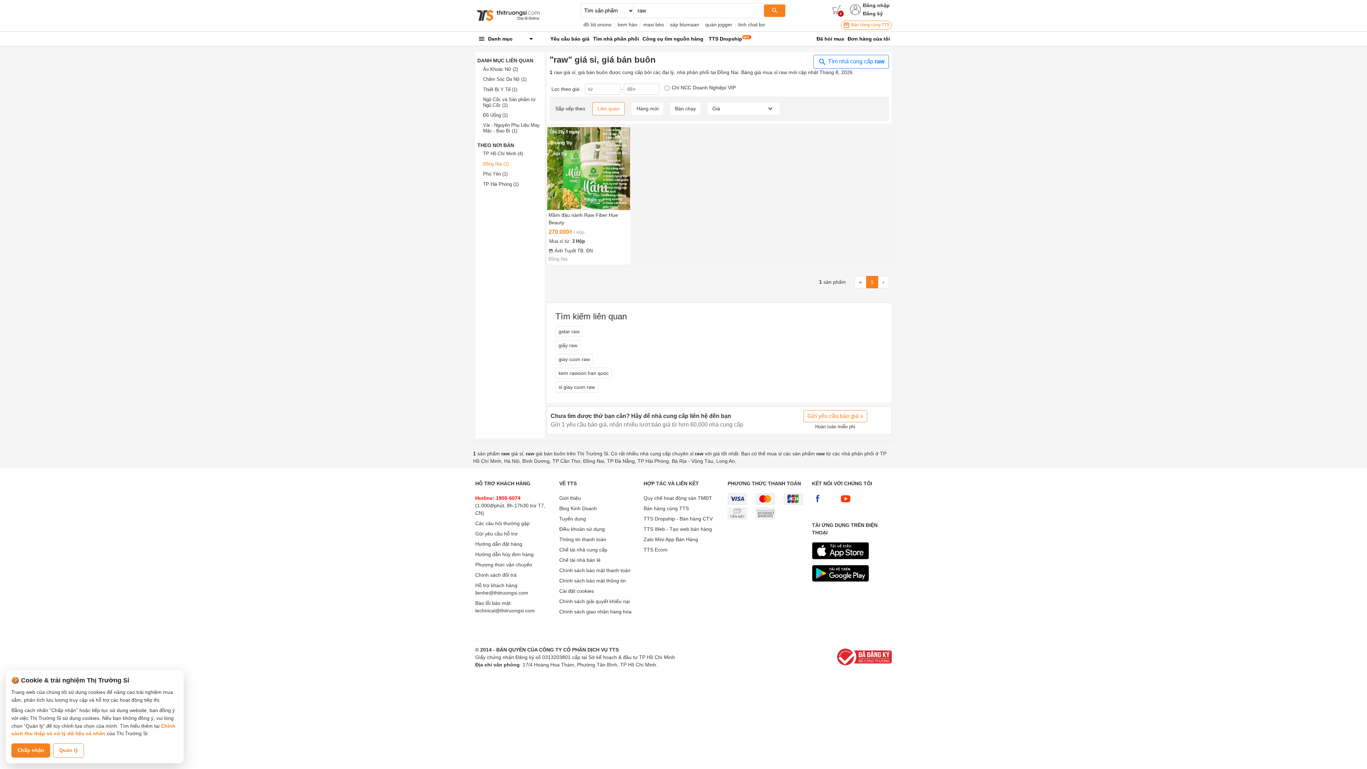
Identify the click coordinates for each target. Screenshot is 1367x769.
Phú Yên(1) (495, 174)
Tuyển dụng (572, 519)
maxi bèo (653, 24)
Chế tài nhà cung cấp (583, 550)
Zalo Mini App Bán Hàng (671, 539)
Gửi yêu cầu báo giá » (835, 416)
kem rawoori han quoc (584, 373)
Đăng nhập (876, 5)
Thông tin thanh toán (582, 539)
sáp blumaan (684, 24)
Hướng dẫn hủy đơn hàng (504, 554)
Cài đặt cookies (576, 591)
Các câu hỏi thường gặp (502, 523)
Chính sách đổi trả (496, 575)
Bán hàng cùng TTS (870, 24)
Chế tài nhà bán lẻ (580, 560)
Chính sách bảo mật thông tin (592, 581)
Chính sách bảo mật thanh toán (594, 570)
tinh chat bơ (751, 24)
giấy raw (568, 345)
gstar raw (569, 331)
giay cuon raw (574, 359)
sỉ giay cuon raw (577, 387)
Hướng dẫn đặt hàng (498, 544)
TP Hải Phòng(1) (501, 184)
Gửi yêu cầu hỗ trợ (496, 534)
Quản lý (68, 750)
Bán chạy (685, 108)
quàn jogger (718, 24)
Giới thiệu (570, 498)
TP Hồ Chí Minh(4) (503, 153)
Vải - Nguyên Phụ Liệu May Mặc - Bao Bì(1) (511, 128)
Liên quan (608, 108)
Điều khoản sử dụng (582, 529)
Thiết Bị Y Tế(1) (500, 89)
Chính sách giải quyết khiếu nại (594, 601)
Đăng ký (873, 13)
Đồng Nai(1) (496, 164)
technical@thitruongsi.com (505, 610)
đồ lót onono (597, 24)
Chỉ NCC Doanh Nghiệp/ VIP (704, 87)
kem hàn (627, 24)
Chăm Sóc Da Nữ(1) (505, 79)
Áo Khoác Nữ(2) (500, 69)
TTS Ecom (655, 550)
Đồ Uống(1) (495, 115)
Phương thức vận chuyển (503, 564)
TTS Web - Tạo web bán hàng (678, 529)
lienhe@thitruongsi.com (501, 593)
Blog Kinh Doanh (578, 508)
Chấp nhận (30, 750)
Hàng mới (648, 108)
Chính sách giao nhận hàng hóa (595, 611)
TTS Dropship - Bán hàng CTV (678, 519)
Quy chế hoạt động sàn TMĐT (678, 498)
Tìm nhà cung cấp (855, 61)
